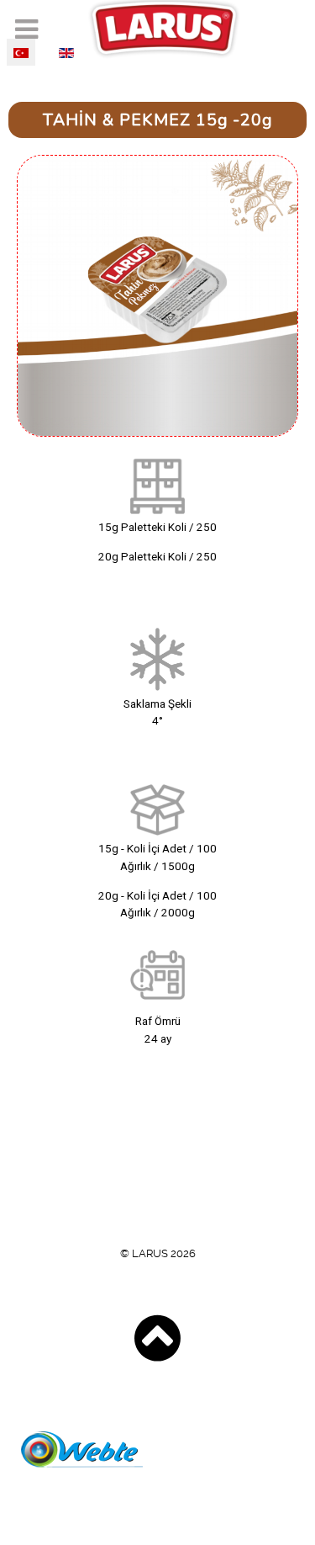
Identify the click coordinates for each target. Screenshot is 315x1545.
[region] (157, 608)
